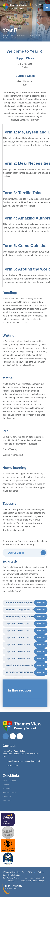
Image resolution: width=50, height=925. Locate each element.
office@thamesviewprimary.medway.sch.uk (23, 761)
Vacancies (7, 789)
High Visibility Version (11, 878)
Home (5, 36)
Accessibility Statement (34, 878)
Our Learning (18, 36)
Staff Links (7, 801)
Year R (15, 38)
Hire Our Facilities (9, 793)
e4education (15, 875)
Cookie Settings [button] (38, 881)
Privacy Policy (26, 881)
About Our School (9, 781)
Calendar (6, 785)
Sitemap (11, 881)
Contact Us (7, 797)
